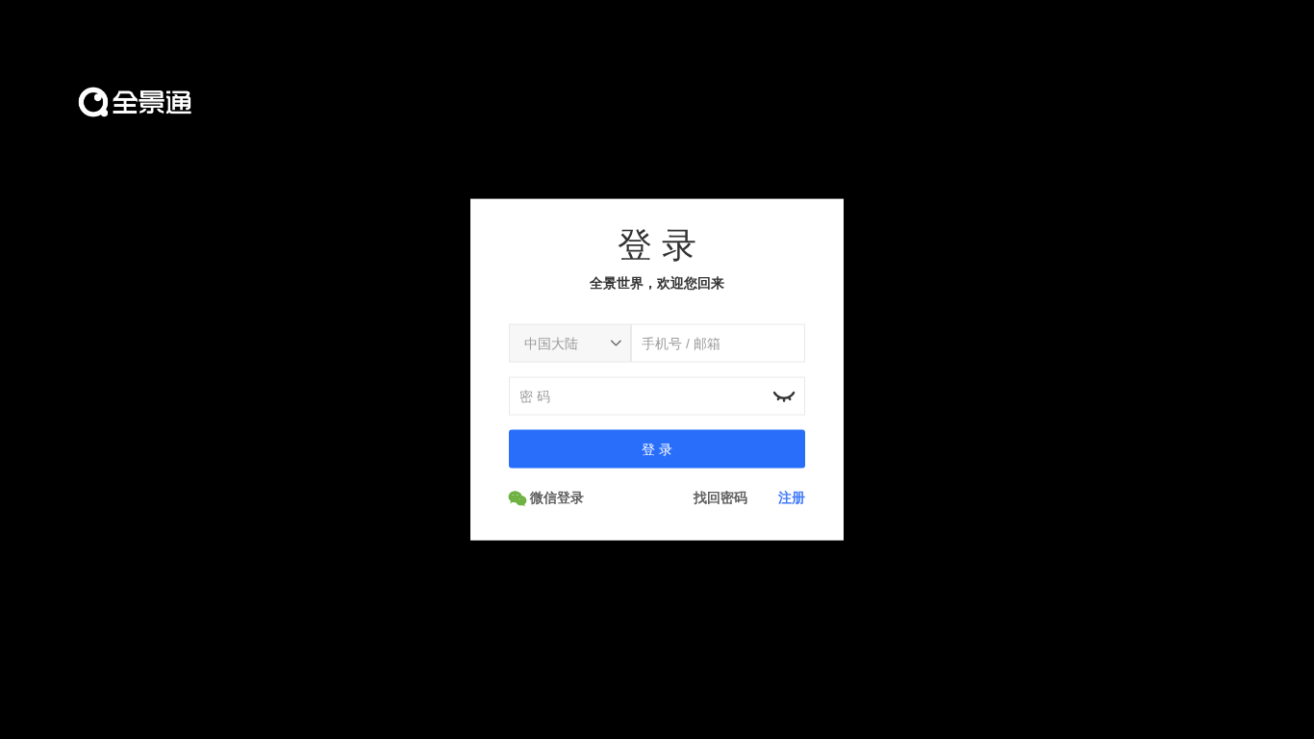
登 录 (657, 448)
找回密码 (720, 496)
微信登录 (555, 496)
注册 (791, 496)
